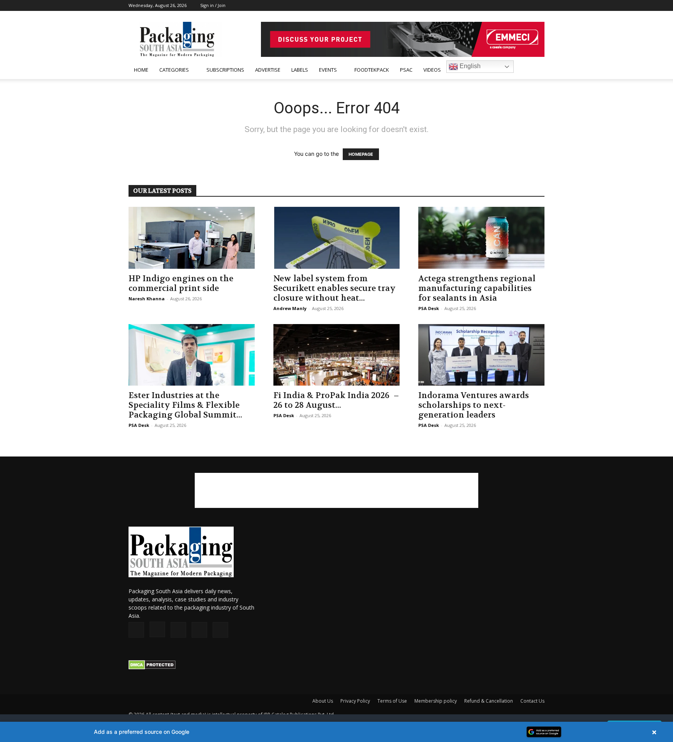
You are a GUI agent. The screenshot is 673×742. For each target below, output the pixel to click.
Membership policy (435, 701)
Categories (174, 69)
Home (141, 69)
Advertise (267, 69)
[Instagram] (500, 5)
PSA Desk (428, 308)
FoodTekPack (371, 69)
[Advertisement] (336, 490)
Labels (299, 69)
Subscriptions (225, 69)
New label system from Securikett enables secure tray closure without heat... (334, 288)
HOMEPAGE (361, 154)
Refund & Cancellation (488, 701)
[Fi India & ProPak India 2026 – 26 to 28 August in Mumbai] (336, 355)
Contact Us (532, 701)
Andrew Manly (290, 308)
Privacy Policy (355, 701)
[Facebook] (487, 5)
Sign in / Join (213, 5)
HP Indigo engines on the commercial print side (181, 283)
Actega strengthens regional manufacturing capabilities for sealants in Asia (477, 288)
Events (328, 69)
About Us (322, 701)
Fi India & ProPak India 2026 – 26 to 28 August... (336, 400)
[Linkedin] (513, 5)
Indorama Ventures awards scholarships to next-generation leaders (473, 405)
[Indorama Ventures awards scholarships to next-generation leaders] (481, 355)
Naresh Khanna (147, 298)
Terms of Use (392, 701)
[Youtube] (538, 5)
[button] (535, 70)
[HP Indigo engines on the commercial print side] (192, 238)
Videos (432, 69)
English (469, 66)
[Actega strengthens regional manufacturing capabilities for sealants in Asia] (481, 238)
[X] (526, 5)
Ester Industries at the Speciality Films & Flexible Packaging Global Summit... (185, 405)
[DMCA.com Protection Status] (152, 667)
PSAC (406, 69)
